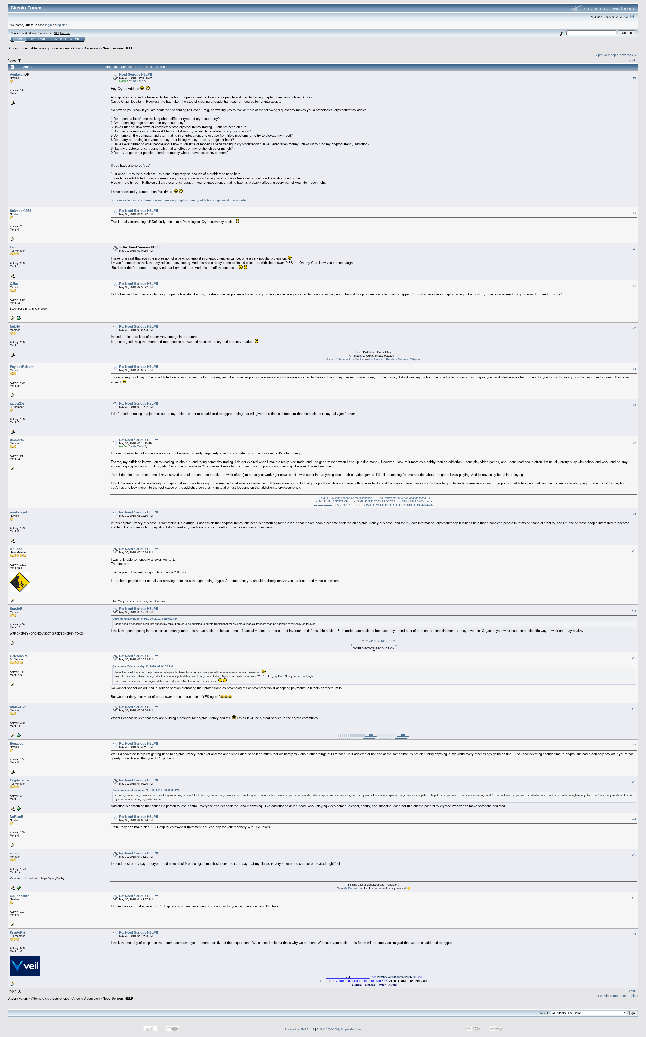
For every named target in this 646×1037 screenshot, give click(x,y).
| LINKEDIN (404, 504)
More (78, 39)
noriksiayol (18, 512)
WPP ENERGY (378, 641)
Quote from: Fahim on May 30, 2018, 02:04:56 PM (142, 666)
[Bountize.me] (18, 735)
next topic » (628, 55)
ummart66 (17, 440)
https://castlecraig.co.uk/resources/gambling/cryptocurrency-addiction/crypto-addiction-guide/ (179, 200)
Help (31, 39)
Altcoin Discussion (86, 48)
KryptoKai (17, 932)
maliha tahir (19, 896)
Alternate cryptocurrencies (50, 48)
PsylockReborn (22, 367)
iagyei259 (17, 403)
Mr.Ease (138, 80)
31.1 (56, 33)
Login (53, 39)
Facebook (344, 359)
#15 (634, 782)
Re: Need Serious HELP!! (138, 211)
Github (330, 359)
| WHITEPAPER (383, 504)
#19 (634, 934)
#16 (634, 818)
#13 (634, 708)
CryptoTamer (20, 780)
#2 (634, 212)
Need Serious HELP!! (119, 48)
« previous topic (606, 55)
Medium (359, 359)
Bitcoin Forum (18, 48)
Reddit (390, 359)
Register (66, 39)
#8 (634, 443)
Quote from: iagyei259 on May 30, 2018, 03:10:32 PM (144, 618)
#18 (634, 897)
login (48, 25)
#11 (634, 610)
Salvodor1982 (20, 211)
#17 (634, 855)
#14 (634, 745)
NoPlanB (16, 817)
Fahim (15, 247)
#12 (634, 658)
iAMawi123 (18, 707)
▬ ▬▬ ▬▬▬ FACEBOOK (332, 504)
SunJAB (16, 609)
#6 (634, 368)
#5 (634, 328)
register (61, 25)
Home (19, 39)
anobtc (15, 853)
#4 (634, 285)
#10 (634, 551)
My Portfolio (351, 888)
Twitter (402, 359)
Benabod (17, 743)
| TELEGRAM (362, 504)
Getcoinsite (19, 656)
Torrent (65, 33)
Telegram (415, 359)
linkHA (15, 326)
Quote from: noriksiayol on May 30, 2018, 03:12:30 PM (145, 790)
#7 (634, 405)
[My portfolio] (18, 887)
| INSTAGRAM (423, 504)
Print (632, 60)
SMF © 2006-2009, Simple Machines (339, 1029)
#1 (634, 77)
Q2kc (14, 284)
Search (42, 39)
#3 (634, 249)
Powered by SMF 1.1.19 (299, 1029)
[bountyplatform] (18, 318)
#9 (634, 514)
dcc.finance (375, 359)
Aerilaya (16, 74)
